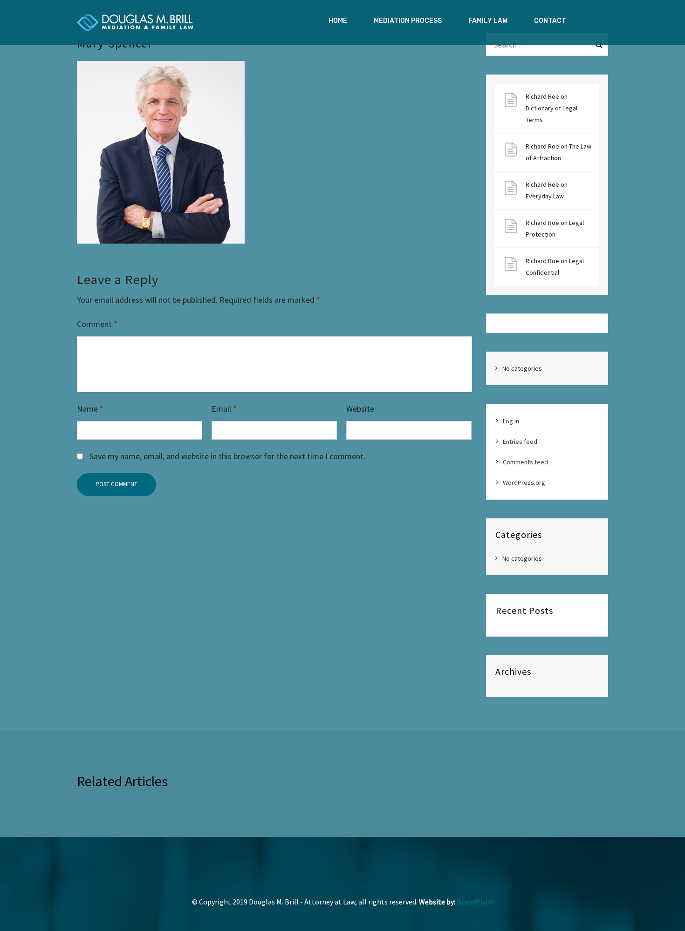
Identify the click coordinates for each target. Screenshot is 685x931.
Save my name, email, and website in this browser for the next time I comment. (227, 456)
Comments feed (525, 462)
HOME (338, 21)
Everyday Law (545, 196)
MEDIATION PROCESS (408, 21)
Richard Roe (542, 96)
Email (224, 408)
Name (90, 408)
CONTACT (550, 21)
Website (360, 408)
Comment (97, 324)
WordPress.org (524, 482)
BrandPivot (475, 901)
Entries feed (520, 441)
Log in (511, 421)
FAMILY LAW (487, 21)
